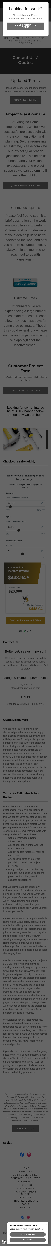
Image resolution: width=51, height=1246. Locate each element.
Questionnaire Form (25, 26)
